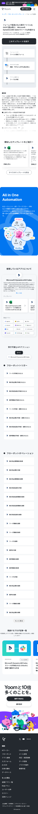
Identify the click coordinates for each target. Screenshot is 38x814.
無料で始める (19, 698)
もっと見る (19, 621)
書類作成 (22, 769)
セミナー (5, 793)
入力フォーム (6, 761)
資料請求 (19, 704)
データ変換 (23, 761)
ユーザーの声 (6, 789)
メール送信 (23, 754)
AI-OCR (4, 765)
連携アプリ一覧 (7, 782)
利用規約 (11, 803)
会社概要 (4, 803)
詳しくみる (19, 293)
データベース (6, 772)
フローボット (6, 754)
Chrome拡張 (23, 750)
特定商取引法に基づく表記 (23, 806)
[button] (34, 9)
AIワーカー (6, 750)
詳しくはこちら (10, 4)
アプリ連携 (6, 758)
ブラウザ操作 (23, 765)
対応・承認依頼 (24, 758)
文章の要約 (6, 769)
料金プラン (6, 786)
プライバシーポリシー (21, 803)
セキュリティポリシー (8, 806)
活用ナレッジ (6, 797)
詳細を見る (7, 164)
